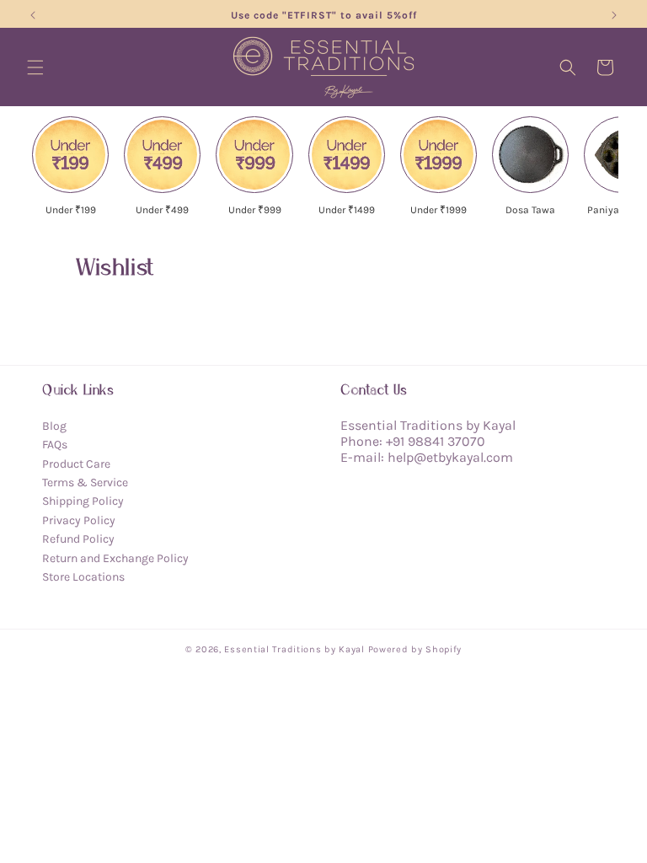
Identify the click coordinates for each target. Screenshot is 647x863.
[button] (35, 67)
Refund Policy (78, 539)
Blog (54, 426)
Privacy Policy (78, 520)
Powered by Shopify (415, 649)
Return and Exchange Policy (115, 558)
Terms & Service (85, 482)
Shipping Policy (83, 501)
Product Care (76, 464)
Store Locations (83, 577)
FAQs (54, 444)
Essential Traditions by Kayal (294, 649)
